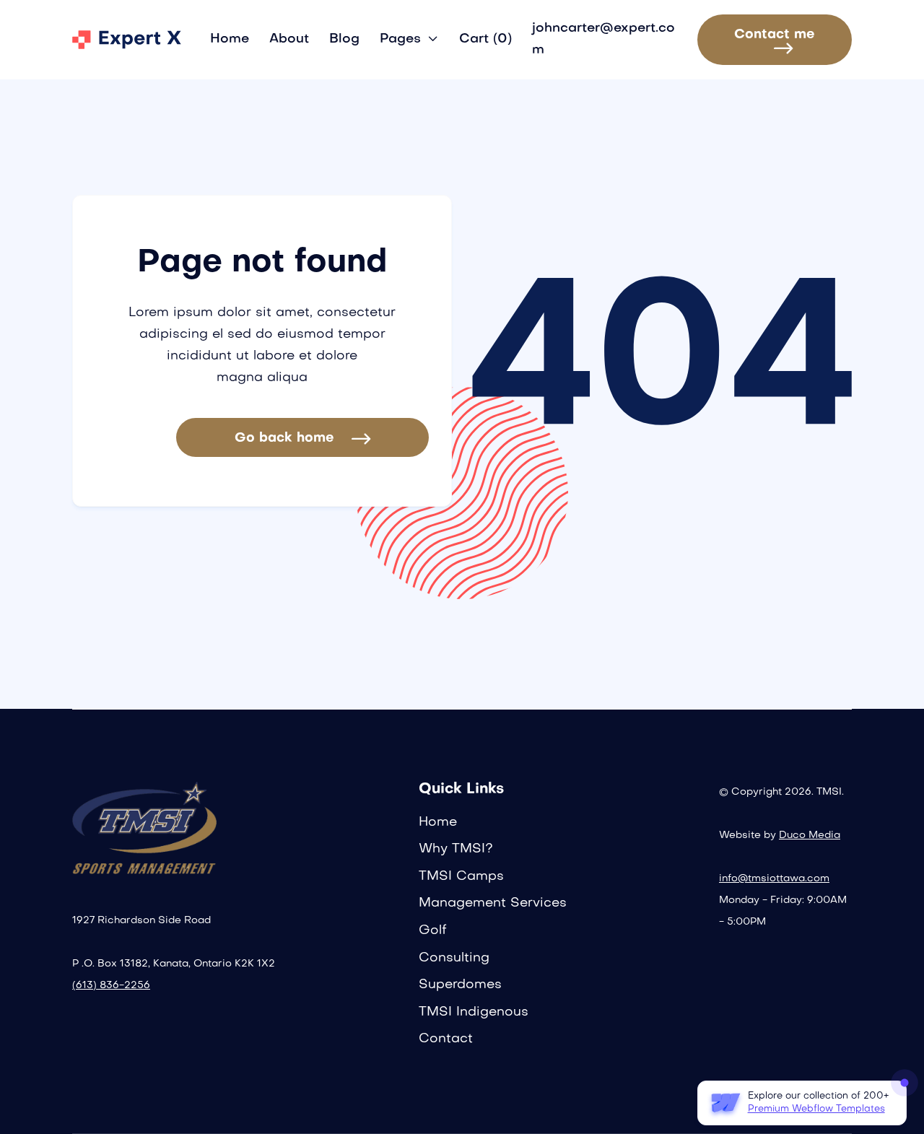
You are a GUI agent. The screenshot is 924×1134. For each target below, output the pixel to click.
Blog (344, 39)
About (289, 39)
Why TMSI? (456, 849)
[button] (409, 40)
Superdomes (460, 985)
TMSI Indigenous (473, 1012)
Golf (433, 931)
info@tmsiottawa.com (774, 879)
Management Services (493, 903)
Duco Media (809, 835)
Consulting (454, 958)
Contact (446, 1039)
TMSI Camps (461, 877)
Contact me (774, 41)
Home (229, 39)
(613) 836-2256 (111, 985)
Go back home (302, 438)
